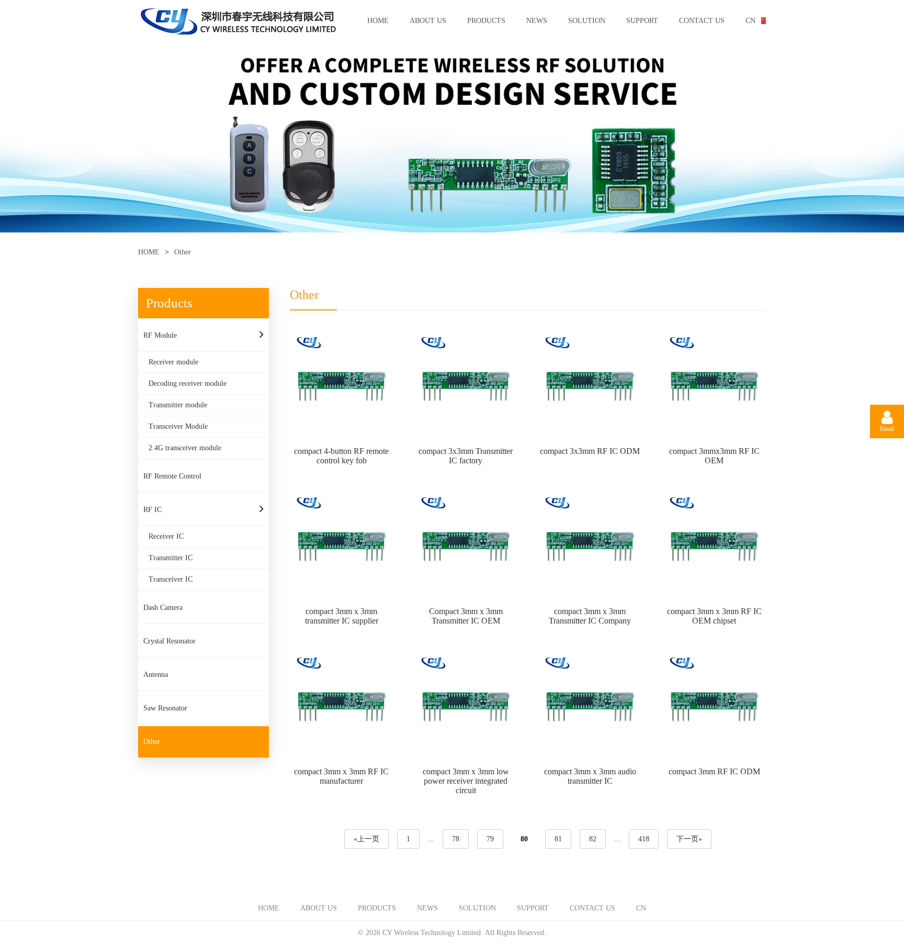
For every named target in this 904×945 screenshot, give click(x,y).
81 (558, 839)
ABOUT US (428, 21)
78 (455, 839)
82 (592, 839)
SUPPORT (642, 21)
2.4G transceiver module (185, 448)
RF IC (152, 510)
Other (151, 742)
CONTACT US (702, 21)
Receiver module (173, 362)
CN (750, 21)
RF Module (160, 335)
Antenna (155, 675)
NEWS (536, 21)
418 (643, 839)
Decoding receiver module (188, 383)
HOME (378, 21)
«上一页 (366, 839)
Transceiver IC (171, 579)
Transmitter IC (171, 558)
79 (490, 839)
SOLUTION (586, 21)
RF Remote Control (172, 476)
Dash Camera (163, 608)
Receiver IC (166, 536)
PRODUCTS (486, 21)
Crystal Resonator (169, 641)
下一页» (689, 839)
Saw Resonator (165, 708)
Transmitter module (178, 405)
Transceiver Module (178, 426)
